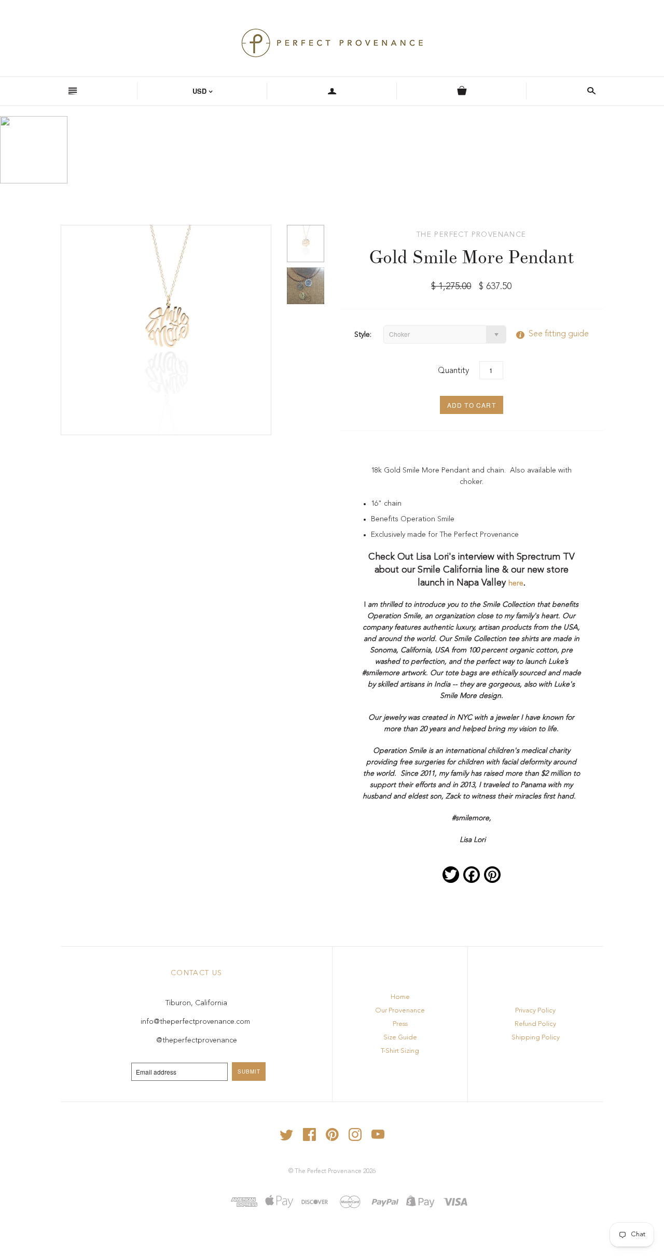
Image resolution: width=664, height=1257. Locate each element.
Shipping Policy (535, 1037)
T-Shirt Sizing (400, 1051)
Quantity (453, 371)
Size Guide (400, 1037)
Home (400, 997)
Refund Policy (535, 1024)
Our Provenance (400, 1010)
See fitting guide (548, 334)
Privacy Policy (535, 1010)
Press (400, 1024)
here (515, 583)
